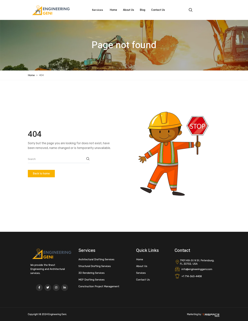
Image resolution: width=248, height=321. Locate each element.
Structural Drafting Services (94, 266)
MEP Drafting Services (91, 279)
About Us (128, 10)
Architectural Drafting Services (96, 259)
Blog (142, 10)
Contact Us (158, 10)
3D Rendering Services (91, 272)
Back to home (41, 174)
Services (141, 272)
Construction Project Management (98, 286)
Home (113, 10)
